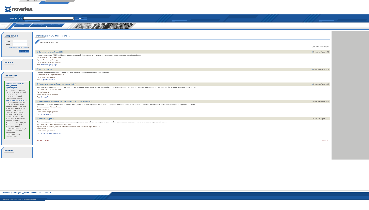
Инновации (46, 42)
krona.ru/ (44, 97)
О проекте (47, 193)
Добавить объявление (32, 193)
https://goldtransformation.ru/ (51, 133)
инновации (22, 25)
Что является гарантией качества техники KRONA (57, 84)
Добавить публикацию (320, 46)
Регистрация (13, 47)
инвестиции (39, 25)
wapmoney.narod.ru (48, 79)
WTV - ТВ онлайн (45, 69)
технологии (55, 25)
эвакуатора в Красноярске (17, 100)
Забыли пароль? (23, 47)
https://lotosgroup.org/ (49, 65)
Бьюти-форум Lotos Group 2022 (51, 52)
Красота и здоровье (46, 119)
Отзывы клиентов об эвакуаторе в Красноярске (15, 86)
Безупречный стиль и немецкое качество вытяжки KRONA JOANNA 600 (65, 101)
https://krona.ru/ (46, 114)
